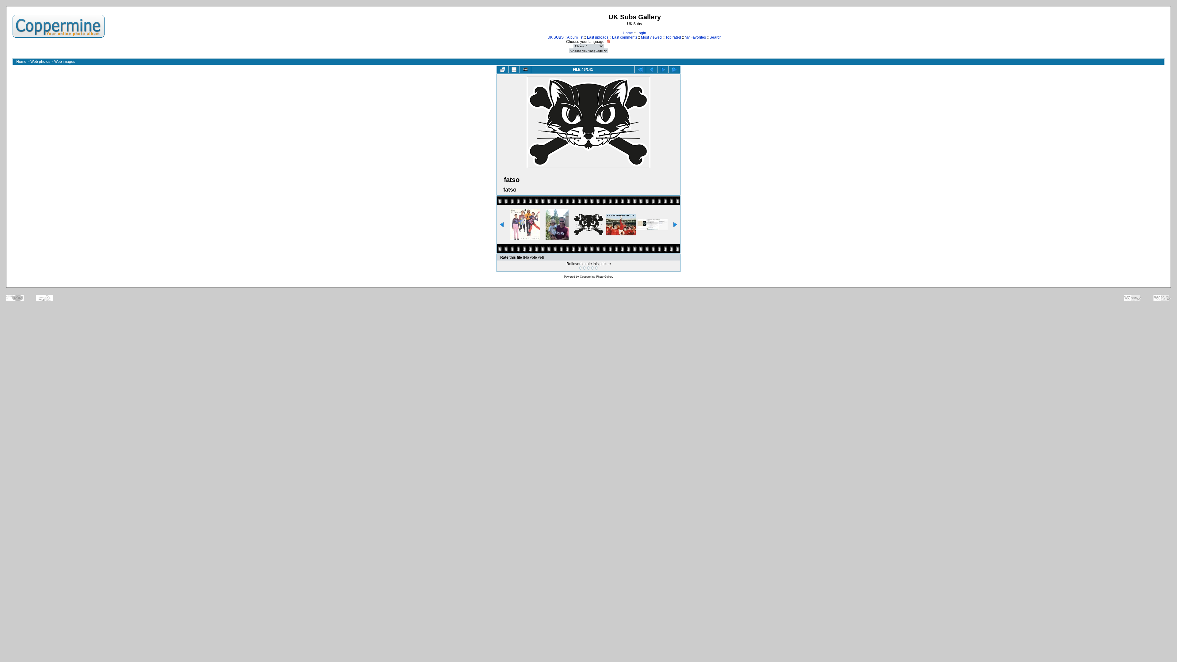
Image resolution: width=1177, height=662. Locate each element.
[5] (597, 268)
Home (628, 33)
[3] (589, 268)
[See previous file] (651, 69)
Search (716, 37)
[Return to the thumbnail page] (502, 69)
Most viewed (651, 37)
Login (641, 33)
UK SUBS (555, 37)
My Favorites (695, 37)
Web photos (40, 61)
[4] (593, 268)
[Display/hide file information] (514, 69)
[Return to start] (640, 69)
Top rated (673, 37)
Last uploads (597, 37)
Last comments (624, 37)
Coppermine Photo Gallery (596, 276)
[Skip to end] (674, 69)
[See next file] (662, 69)
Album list (575, 37)
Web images (64, 61)
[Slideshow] (525, 69)
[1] (581, 268)
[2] (585, 268)
